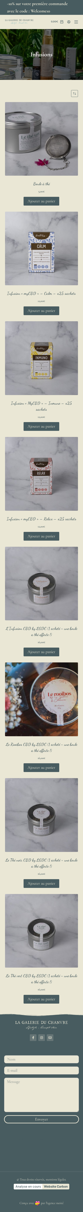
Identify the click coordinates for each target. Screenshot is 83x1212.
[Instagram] (41, 1037)
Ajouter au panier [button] (41, 201)
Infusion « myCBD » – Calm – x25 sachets (41, 293)
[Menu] (76, 22)
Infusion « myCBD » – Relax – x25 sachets (41, 518)
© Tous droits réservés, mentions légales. (41, 1179)
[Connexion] (68, 21)
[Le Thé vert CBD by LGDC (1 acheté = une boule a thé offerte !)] (41, 931)
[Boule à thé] (41, 139)
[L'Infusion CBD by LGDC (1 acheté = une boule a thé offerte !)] (41, 584)
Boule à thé (41, 183)
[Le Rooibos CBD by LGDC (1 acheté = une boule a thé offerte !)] (41, 699)
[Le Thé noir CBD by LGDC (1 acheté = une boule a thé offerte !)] (41, 815)
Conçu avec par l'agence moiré (41, 1203)
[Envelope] (50, 1037)
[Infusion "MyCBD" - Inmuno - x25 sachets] (41, 358)
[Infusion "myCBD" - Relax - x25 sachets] (41, 474)
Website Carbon (56, 1186)
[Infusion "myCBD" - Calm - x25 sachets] (41, 248)
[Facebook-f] (33, 1037)
